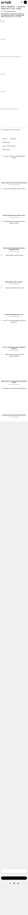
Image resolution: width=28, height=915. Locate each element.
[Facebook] (10, 883)
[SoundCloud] (18, 883)
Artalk (8, 11)
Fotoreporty (13, 11)
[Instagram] (14, 883)
